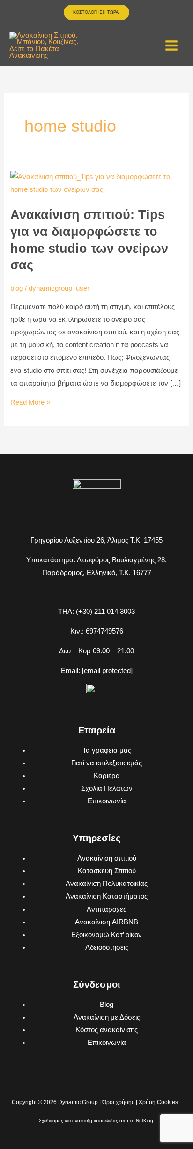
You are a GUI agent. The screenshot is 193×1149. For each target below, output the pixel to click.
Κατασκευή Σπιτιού (107, 871)
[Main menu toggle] (171, 45)
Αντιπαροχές (106, 909)
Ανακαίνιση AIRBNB (106, 922)
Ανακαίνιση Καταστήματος (107, 896)
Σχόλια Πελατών (107, 788)
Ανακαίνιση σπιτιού (106, 858)
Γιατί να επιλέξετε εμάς (106, 763)
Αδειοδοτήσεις (106, 947)
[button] (96, 12)
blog (16, 288)
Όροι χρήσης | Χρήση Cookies (140, 1102)
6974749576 (104, 631)
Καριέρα (107, 775)
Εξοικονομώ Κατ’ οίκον (106, 934)
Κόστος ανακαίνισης (106, 1030)
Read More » (30, 402)
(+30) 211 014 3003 (105, 611)
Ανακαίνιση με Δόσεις (107, 1017)
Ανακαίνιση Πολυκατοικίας (107, 883)
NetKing (144, 1120)
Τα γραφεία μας (106, 750)
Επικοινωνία (107, 801)
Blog (106, 1004)
